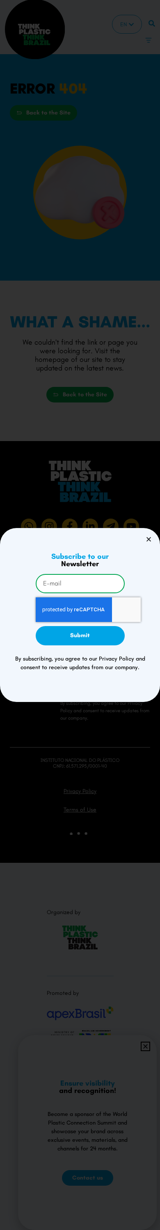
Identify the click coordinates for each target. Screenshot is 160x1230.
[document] (80, 615)
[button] (149, 539)
